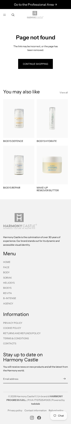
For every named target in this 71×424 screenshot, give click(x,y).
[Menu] (4, 14)
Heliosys (9, 282)
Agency (8, 303)
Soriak (7, 277)
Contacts (9, 343)
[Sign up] (64, 378)
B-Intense (9, 298)
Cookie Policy (12, 328)
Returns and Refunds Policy (22, 333)
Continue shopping (35, 63)
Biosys (7, 287)
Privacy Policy (12, 322)
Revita (7, 293)
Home (6, 262)
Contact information (35, 410)
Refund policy (56, 410)
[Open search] (13, 15)
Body (6, 272)
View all (64, 92)
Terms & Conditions (16, 338)
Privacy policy (15, 410)
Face (6, 267)
